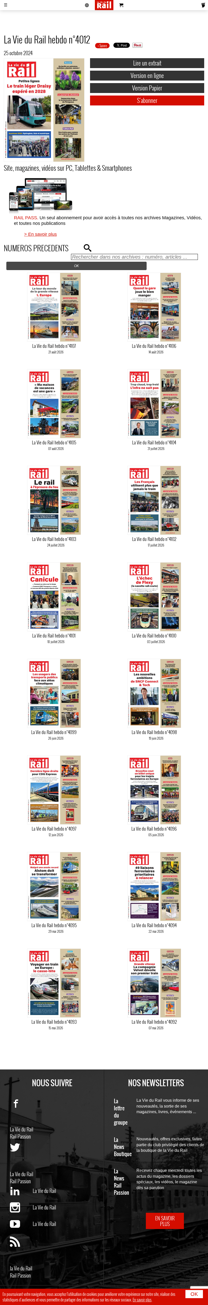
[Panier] (121, 5)
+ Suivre (102, 45)
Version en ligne (147, 75)
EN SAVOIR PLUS (165, 1221)
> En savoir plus (40, 234)
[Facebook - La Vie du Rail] (21, 1112)
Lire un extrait (147, 62)
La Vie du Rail (21, 1129)
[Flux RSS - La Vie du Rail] (21, 1251)
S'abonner (147, 100)
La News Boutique (123, 1147)
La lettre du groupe (121, 1112)
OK (194, 1294)
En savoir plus (142, 1300)
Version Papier (147, 87)
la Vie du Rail (21, 1268)
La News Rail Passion (121, 1182)
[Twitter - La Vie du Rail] (21, 1156)
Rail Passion (20, 1136)
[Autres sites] (87, 5)
